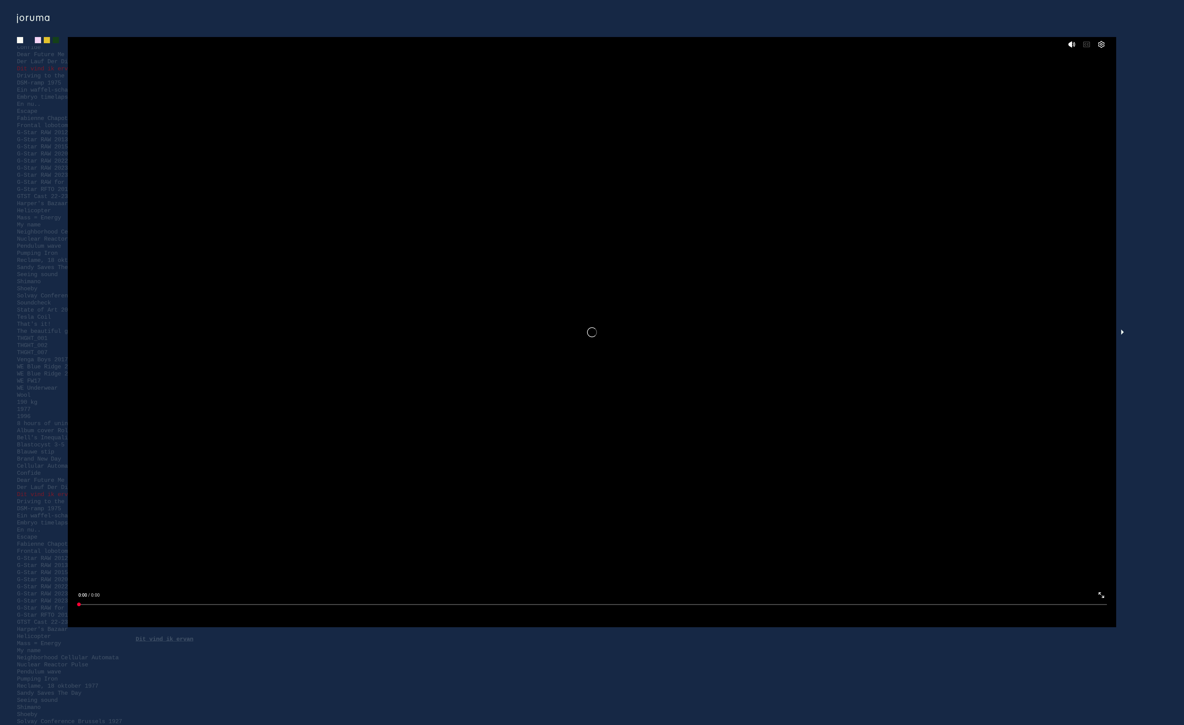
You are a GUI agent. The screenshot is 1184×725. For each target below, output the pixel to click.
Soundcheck (34, 713)
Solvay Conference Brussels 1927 (69, 706)
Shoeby (27, 699)
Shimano (29, 692)
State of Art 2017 (46, 721)
